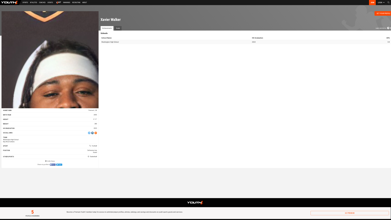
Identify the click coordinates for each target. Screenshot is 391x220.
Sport (5, 146)
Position (6, 150)
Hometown (7, 110)
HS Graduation (8, 128)
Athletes (33, 2)
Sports (25, 2)
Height (5, 119)
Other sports (8, 156)
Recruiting (76, 2)
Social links (8, 133)
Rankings (66, 2)
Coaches (42, 2)
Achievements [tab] (107, 28)
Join (372, 2)
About (84, 2)
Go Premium (349, 213)
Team (5, 137)
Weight (6, 124)
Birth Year (7, 115)
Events (50, 2)
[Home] (10, 2)
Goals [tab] (118, 28)
